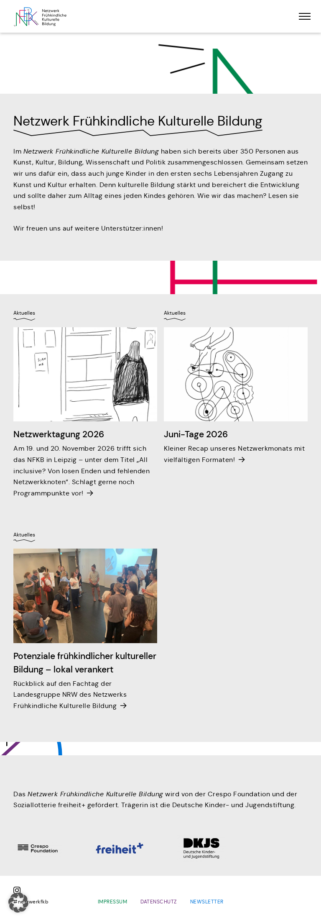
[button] (18, 902)
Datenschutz (158, 901)
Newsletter (207, 901)
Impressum (112, 901)
